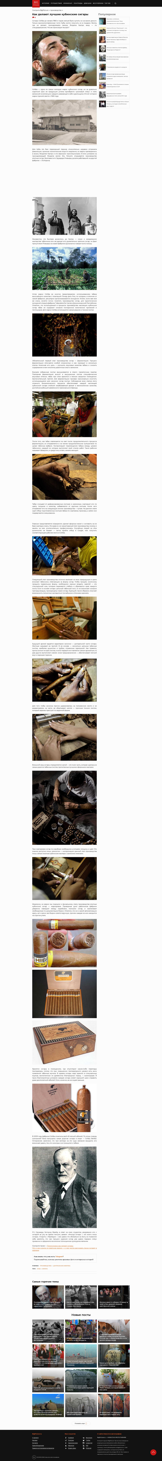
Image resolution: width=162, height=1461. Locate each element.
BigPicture (44, 10)
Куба (39, 1268)
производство (56, 10)
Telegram (59, 1256)
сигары (45, 1268)
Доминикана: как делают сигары (60, 1246)
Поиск (121, 3)
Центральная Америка (61, 1265)
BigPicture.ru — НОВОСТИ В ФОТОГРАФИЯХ (111, 1437)
